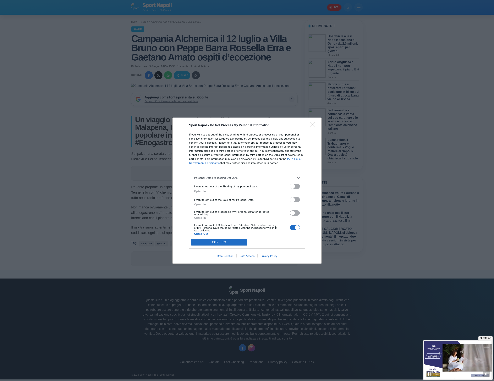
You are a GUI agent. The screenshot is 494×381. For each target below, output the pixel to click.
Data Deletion (225, 255)
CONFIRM (219, 242)
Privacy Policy (269, 255)
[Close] (313, 125)
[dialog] (247, 190)
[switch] (295, 186)
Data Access (247, 255)
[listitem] (247, 178)
